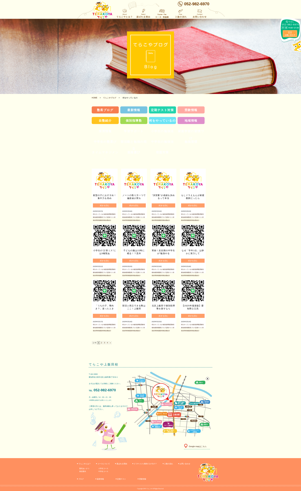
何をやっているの (162, 120)
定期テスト (121, 479)
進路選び (133, 152)
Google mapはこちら (198, 446)
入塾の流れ (168, 464)
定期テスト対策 (162, 110)
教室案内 (82, 471)
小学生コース (103, 468)
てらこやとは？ (84, 464)
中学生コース (103, 471)
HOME (94, 98)
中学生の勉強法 (162, 141)
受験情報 (191, 110)
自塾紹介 (105, 120)
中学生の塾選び (105, 141)
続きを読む (104, 205)
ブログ (80, 479)
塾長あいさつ (84, 468)
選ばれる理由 (121, 464)
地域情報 (191, 120)
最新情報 (133, 110)
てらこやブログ (109, 98)
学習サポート (134, 131)
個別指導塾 (134, 120)
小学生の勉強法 (162, 131)
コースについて (103, 464)
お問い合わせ (184, 464)
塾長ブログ (105, 110)
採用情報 (105, 131)
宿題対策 (162, 152)
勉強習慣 (191, 141)
